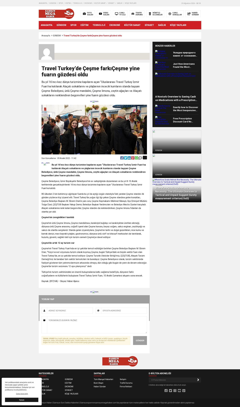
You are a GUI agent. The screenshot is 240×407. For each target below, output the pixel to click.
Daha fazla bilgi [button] (22, 394)
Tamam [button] (21, 400)
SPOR (61, 3)
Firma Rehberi (126, 386)
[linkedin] (129, 158)
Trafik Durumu (126, 383)
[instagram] (174, 391)
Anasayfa (46, 35)
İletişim (123, 379)
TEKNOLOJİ (77, 3)
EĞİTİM (68, 3)
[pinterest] (133, 158)
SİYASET (111, 3)
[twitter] (126, 158)
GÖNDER (140, 340)
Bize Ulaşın (98, 383)
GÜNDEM (52, 3)
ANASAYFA (43, 3)
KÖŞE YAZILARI (130, 3)
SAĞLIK (119, 3)
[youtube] (179, 391)
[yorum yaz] (140, 158)
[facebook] (122, 158)
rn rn (93, 101)
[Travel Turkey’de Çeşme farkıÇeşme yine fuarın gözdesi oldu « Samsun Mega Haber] (56, 13)
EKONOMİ (88, 3)
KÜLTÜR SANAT (100, 3)
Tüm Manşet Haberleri (103, 379)
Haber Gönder (100, 386)
